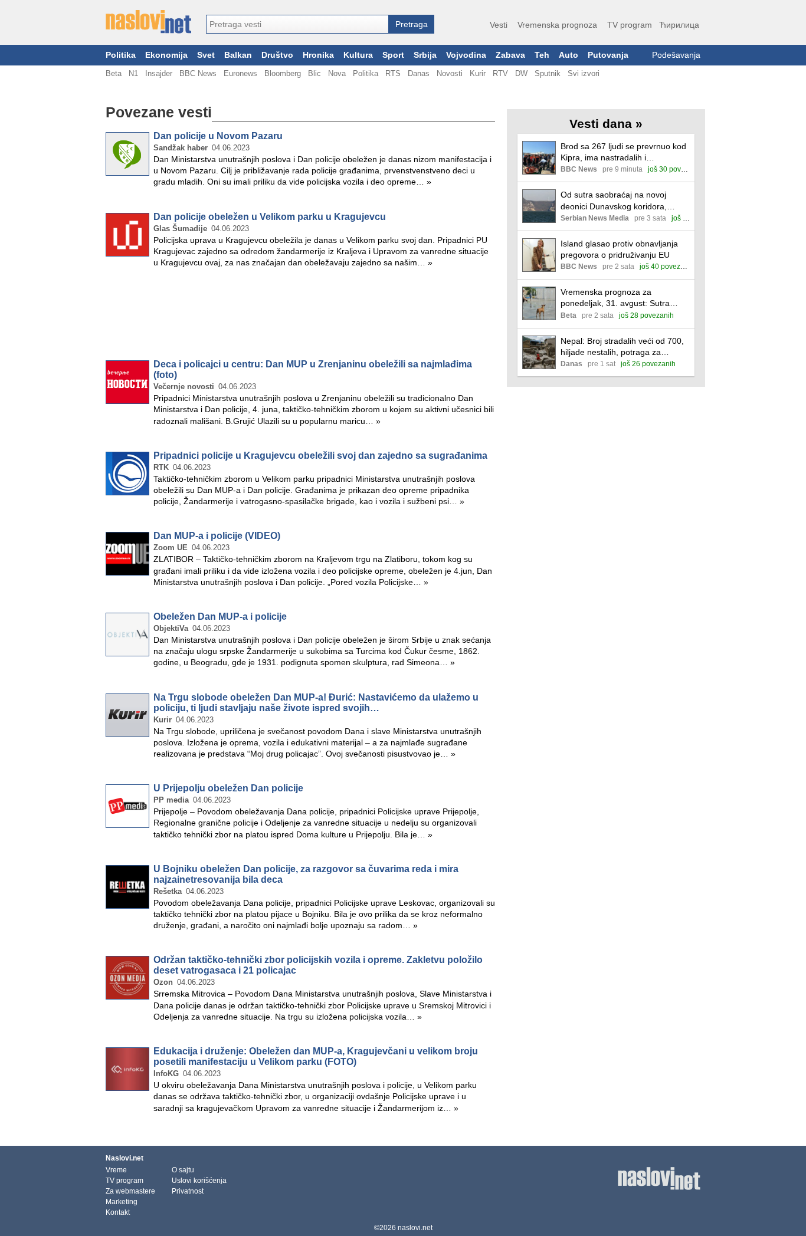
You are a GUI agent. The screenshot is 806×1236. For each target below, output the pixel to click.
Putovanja (608, 55)
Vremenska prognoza (557, 24)
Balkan (238, 55)
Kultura (358, 55)
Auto (568, 55)
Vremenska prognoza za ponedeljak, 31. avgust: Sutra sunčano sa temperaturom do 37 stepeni (622, 298)
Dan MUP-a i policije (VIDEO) (216, 536)
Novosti (450, 73)
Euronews (240, 73)
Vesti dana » (606, 123)
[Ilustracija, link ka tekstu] (539, 159)
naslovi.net (415, 1228)
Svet (206, 55)
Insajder (158, 73)
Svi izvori (583, 73)
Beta (114, 73)
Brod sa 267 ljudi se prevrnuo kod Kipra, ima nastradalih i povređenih (623, 152)
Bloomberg (282, 73)
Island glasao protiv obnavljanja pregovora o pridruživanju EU (619, 249)
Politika (121, 55)
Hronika (318, 55)
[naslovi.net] (148, 22)
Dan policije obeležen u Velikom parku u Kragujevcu (269, 217)
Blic (314, 73)
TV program (629, 24)
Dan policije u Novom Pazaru (218, 136)
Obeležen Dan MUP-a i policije (220, 617)
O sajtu (183, 1170)
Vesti (498, 24)
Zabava (510, 55)
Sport (393, 55)
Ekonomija (166, 55)
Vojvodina (466, 55)
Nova (337, 73)
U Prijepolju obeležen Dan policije (228, 788)
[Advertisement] (300, 316)
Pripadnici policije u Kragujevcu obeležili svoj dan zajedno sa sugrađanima (320, 456)
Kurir (478, 73)
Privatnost (188, 1191)
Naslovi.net (124, 1158)
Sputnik (548, 73)
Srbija (425, 55)
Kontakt (118, 1212)
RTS (393, 73)
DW (521, 73)
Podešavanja (676, 55)
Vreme (116, 1170)
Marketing (121, 1202)
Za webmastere (130, 1191)
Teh (542, 55)
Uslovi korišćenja (199, 1180)
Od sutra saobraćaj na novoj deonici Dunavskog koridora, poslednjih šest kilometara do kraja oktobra (625, 201)
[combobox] (297, 24)
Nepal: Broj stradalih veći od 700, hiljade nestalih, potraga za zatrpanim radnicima (622, 347)
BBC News (198, 73)
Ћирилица (679, 24)
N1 (133, 73)
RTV (500, 73)
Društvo (277, 55)
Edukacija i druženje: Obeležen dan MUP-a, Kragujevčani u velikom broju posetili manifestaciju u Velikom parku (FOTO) (315, 1056)
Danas (419, 73)
